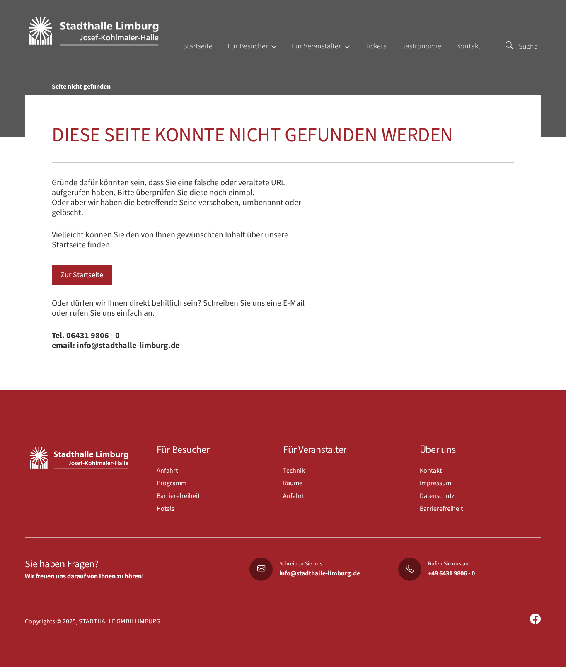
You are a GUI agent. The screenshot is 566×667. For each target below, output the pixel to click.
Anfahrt (167, 470)
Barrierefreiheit (178, 495)
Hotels (165, 508)
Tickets (375, 46)
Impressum (435, 483)
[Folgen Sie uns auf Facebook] (535, 619)
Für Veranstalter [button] (317, 46)
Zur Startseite (81, 275)
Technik (294, 470)
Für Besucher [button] (248, 46)
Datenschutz (437, 495)
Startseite (198, 46)
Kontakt (468, 46)
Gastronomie (421, 46)
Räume (292, 483)
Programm (171, 483)
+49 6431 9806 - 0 (451, 573)
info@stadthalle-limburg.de (319, 573)
